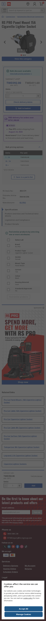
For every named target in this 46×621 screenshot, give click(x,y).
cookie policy (27, 598)
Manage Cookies (23, 614)
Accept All (23, 609)
